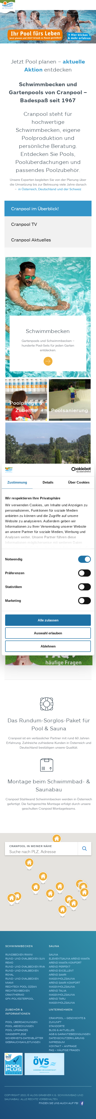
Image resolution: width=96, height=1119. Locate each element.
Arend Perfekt (59, 966)
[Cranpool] (8, 7)
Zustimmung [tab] (17, 482)
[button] (62, 911)
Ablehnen (48, 646)
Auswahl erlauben (48, 633)
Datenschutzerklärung (66, 1038)
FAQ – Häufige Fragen (64, 1050)
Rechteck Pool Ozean (21, 986)
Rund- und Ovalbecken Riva (25, 966)
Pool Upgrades (16, 1030)
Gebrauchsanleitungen (22, 1042)
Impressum (57, 1042)
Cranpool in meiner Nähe (30, 846)
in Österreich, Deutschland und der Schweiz (49, 189)
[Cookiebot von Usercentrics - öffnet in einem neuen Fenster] (71, 470)
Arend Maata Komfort (65, 962)
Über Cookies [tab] (79, 482)
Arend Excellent (61, 970)
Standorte (57, 1026)
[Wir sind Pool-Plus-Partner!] (13, 1074)
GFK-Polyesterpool (19, 998)
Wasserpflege (15, 1034)
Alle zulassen (48, 620)
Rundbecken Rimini (19, 954)
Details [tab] (48, 482)
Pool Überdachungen (21, 1022)
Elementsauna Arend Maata (69, 958)
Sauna (53, 954)
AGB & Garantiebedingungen (69, 1034)
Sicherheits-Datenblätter (24, 1038)
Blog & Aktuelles (61, 1030)
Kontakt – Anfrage (63, 1046)
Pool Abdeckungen (19, 1026)
